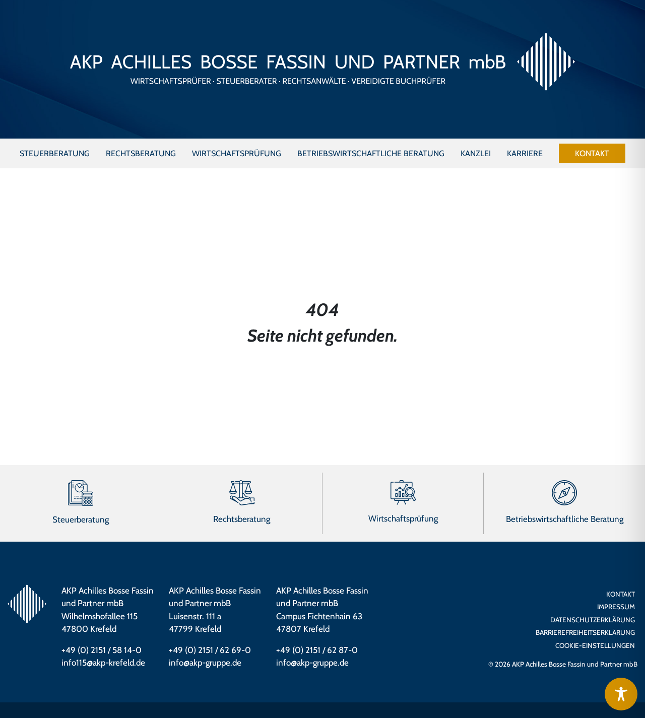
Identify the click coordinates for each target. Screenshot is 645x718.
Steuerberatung (80, 519)
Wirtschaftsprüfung (403, 518)
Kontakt (620, 594)
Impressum (616, 607)
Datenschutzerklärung (592, 620)
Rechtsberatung (241, 519)
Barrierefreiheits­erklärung (585, 632)
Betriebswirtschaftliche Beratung (564, 519)
